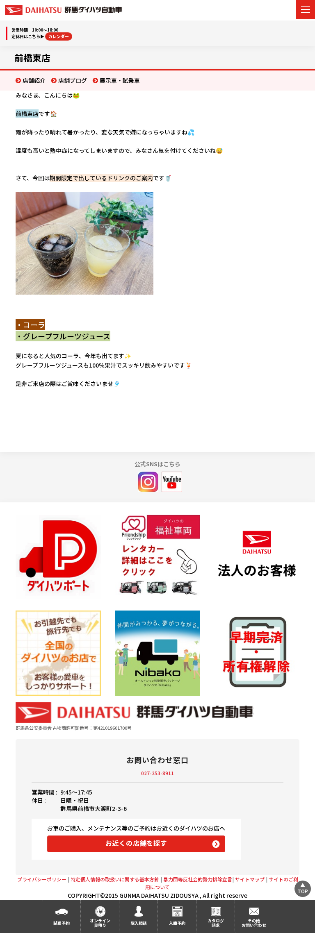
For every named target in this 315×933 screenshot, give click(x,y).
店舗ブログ (72, 80)
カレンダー (58, 36)
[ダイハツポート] (58, 557)
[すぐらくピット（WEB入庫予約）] (256, 557)
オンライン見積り (100, 922)
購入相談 (138, 923)
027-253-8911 (157, 773)
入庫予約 (177, 923)
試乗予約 (61, 923)
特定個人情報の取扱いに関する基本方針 (115, 879)
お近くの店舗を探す (136, 843)
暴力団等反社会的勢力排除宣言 (197, 879)
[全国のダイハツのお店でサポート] (58, 653)
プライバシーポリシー (41, 879)
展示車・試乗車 (120, 80)
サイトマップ (250, 879)
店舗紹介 (34, 80)
